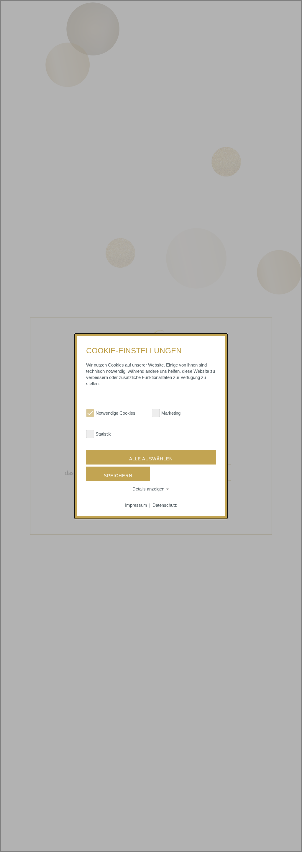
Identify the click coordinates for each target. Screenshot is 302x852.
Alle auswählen (151, 458)
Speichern (118, 475)
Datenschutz (164, 505)
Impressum (136, 505)
